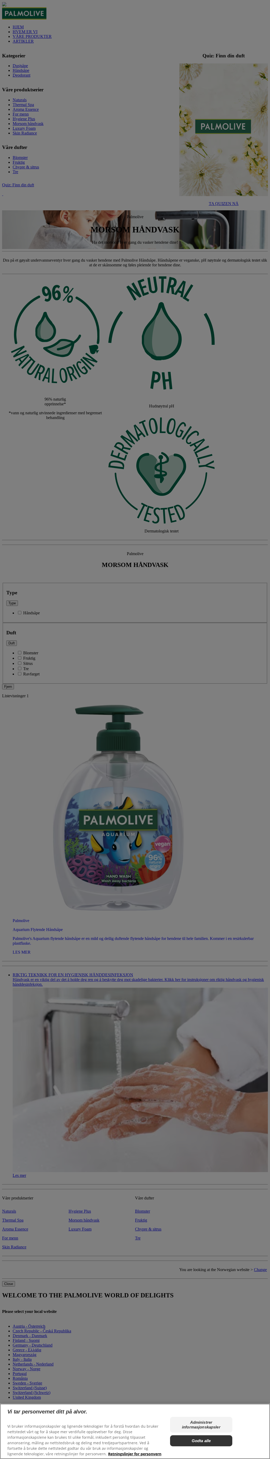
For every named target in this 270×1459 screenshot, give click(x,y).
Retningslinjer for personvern (134, 1453)
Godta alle (201, 1440)
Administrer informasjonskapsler (201, 1424)
